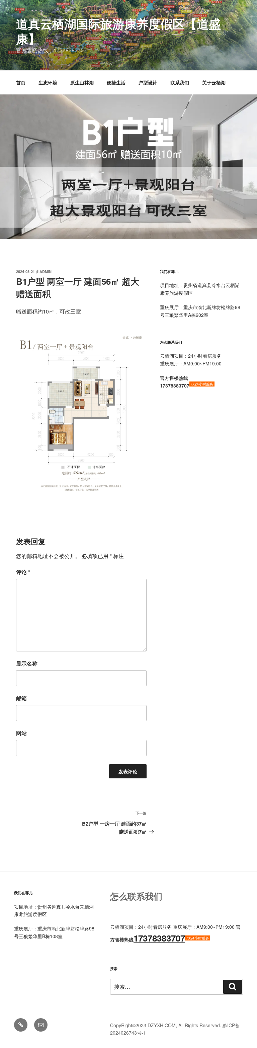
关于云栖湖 (214, 82)
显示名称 (26, 663)
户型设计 (148, 82)
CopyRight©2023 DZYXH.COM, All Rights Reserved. (166, 1025)
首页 (20, 82)
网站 (21, 733)
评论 (23, 572)
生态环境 (47, 82)
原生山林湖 (82, 82)
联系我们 (179, 82)
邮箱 (21, 698)
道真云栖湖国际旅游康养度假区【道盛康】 (118, 31)
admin (45, 271)
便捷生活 (116, 82)
